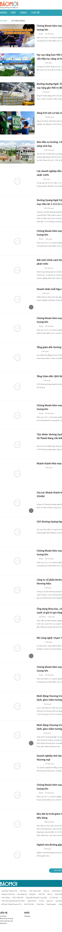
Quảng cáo (3, 923)
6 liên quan (47, 849)
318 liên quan (49, 117)
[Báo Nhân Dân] (39, 733)
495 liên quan (49, 764)
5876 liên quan (49, 208)
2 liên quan (45, 351)
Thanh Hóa (40, 904)
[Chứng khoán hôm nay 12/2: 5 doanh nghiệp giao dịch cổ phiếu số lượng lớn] (17, 328)
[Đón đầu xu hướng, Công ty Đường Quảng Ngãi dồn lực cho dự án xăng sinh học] (17, 152)
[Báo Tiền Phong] (39, 704)
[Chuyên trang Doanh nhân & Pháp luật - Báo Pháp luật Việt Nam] (39, 208)
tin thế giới (54, 898)
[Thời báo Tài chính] (40, 150)
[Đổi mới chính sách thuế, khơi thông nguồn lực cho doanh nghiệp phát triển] (17, 270)
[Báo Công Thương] (40, 117)
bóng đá (33, 894)
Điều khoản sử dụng (6, 918)
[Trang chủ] (9, 5)
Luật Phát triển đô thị (9, 891)
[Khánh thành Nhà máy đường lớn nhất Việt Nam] (17, 473)
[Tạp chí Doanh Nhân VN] (39, 179)
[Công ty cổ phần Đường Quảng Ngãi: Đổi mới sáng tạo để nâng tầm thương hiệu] (17, 589)
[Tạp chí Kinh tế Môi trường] (39, 92)
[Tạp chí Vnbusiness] (40, 63)
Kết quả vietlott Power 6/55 (12, 904)
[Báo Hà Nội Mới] (40, 588)
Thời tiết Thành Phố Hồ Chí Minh (13, 901)
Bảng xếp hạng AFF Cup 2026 (36, 898)
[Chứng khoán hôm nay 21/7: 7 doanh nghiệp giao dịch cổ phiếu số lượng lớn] (17, 794)
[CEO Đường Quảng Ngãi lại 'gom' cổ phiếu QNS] (17, 531)
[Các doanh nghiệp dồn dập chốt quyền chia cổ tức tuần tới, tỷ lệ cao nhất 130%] (17, 181)
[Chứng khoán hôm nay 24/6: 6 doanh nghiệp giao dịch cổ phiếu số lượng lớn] (17, 35)
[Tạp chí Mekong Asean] (38, 351)
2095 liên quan (49, 150)
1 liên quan (48, 63)
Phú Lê (49, 894)
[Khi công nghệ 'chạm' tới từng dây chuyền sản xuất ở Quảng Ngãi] (17, 647)
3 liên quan (46, 179)
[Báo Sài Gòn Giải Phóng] (39, 849)
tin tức (41, 901)
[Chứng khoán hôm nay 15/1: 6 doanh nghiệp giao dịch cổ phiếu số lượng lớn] (17, 415)
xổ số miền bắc (17, 898)
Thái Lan (46, 891)
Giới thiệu (3, 916)
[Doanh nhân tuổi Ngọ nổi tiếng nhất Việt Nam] (17, 299)
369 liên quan (48, 268)
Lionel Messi (31, 901)
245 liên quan (49, 34)
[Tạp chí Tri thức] (38, 293)
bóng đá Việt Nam (8, 894)
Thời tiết (41, 894)
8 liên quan (47, 704)
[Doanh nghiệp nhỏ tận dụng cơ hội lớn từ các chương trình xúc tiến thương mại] (17, 765)
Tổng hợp (27, 916)
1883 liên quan (49, 822)
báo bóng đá (22, 894)
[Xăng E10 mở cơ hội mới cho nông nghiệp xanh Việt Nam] (17, 122)
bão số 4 (50, 901)
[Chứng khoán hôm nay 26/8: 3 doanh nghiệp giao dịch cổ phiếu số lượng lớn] (17, 676)
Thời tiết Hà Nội (35, 891)
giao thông (6, 898)
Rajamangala (51, 904)
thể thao (23, 891)
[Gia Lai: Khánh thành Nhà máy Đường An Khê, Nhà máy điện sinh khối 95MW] (17, 502)
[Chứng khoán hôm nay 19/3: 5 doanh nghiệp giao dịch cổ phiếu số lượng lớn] (17, 240)
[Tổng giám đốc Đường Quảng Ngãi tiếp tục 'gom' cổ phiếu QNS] (17, 357)
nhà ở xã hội (29, 904)
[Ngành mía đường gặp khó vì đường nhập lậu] (17, 854)
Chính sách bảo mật (6, 921)
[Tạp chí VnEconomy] (39, 380)
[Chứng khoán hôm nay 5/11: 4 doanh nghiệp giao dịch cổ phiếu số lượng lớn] (17, 560)
